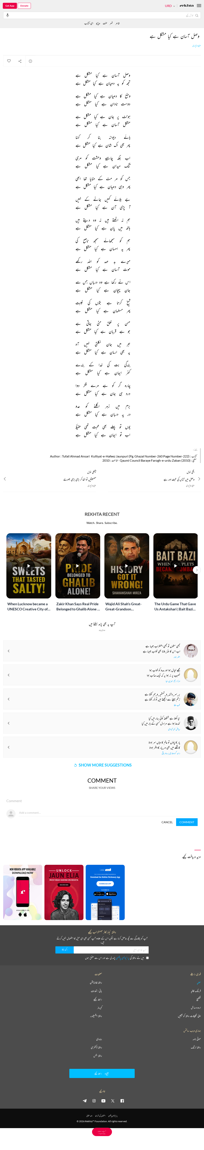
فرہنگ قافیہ (196, 990)
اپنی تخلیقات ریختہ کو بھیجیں (189, 1016)
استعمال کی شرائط (100, 1115)
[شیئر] (20, 61)
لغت (105, 23)
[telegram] (84, 1100)
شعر (111, 23)
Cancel (167, 822)
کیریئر (99, 1007)
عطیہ (199, 982)
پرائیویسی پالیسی (122, 958)
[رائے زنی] (30, 61)
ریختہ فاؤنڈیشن (96, 982)
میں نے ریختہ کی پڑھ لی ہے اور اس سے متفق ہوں (114, 958)
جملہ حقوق (89, 1115)
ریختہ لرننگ (196, 1047)
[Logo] (186, 6)
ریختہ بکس (97, 1055)
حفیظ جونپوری (196, 46)
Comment (186, 822)
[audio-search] (7, 15)
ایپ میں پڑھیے (102, 1131)
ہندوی (99, 1039)
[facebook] (122, 1100)
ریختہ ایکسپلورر (96, 1016)
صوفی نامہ (197, 1039)
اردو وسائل (196, 1007)
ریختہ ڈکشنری (96, 1047)
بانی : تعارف (96, 990)
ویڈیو (98, 23)
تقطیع (198, 999)
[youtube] (103, 1100)
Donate (24, 5)
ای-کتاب (88, 23)
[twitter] (113, 1100)
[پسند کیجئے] (8, 61)
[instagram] (94, 1100)
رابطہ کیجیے (97, 999)
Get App (9, 5)
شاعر (118, 23)
